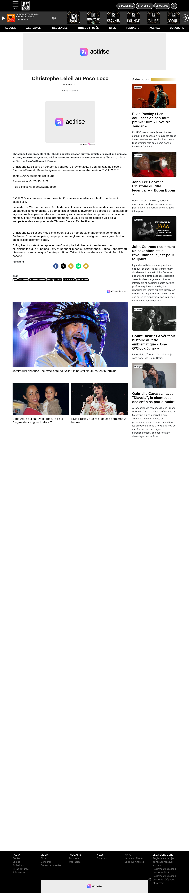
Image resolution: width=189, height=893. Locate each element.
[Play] (4, 18)
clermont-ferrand (37, 280)
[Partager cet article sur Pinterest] (70, 267)
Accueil (10, 28)
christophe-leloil (54, 280)
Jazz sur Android (134, 861)
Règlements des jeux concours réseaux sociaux (164, 862)
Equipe (16, 861)
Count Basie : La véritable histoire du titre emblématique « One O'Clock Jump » (154, 342)
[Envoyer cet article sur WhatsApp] (77, 267)
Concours (177, 28)
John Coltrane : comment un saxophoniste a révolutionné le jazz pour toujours (153, 253)
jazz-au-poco (82, 280)
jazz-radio (23, 280)
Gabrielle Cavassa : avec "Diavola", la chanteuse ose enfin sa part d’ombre (153, 398)
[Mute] (54, 18)
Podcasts (132, 28)
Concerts (46, 861)
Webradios (33, 28)
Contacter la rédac (51, 865)
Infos (112, 28)
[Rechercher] (174, 6)
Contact (17, 858)
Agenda (154, 28)
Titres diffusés (88, 28)
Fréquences (59, 28)
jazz (15, 280)
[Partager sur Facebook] (55, 267)
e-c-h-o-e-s (68, 280)
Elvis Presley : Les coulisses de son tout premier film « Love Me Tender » (151, 120)
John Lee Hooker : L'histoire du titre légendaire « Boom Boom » (153, 188)
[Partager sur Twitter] (62, 267)
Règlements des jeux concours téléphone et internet (164, 879)
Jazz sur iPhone (133, 858)
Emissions (18, 865)
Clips (43, 858)
